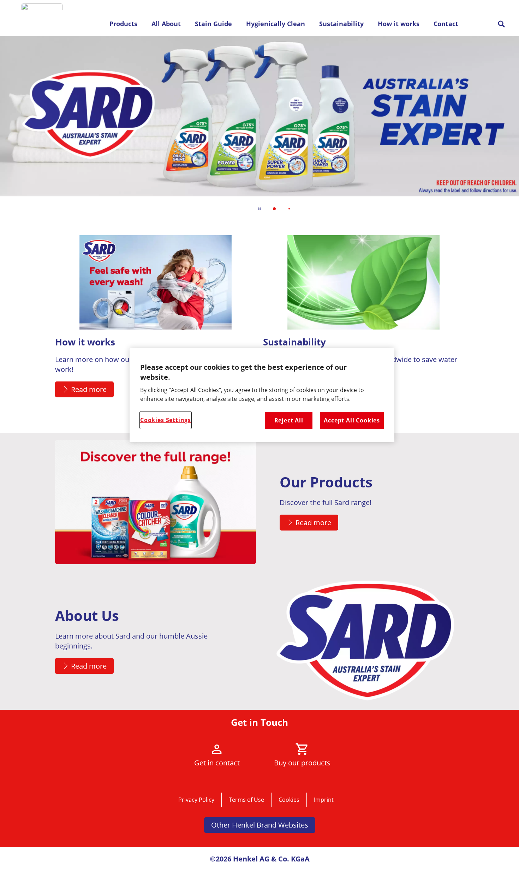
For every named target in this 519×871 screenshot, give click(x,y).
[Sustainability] (363, 323)
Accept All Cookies (352, 420)
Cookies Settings (165, 420)
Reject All (288, 420)
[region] (262, 395)
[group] (259, 128)
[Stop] (259, 208)
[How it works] (155, 323)
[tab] (274, 208)
